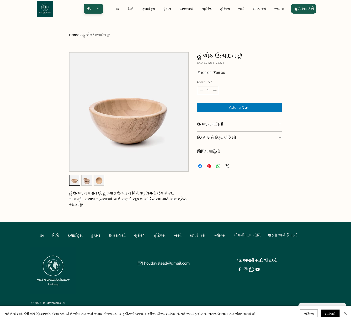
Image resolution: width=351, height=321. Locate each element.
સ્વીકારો (330, 313)
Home (74, 35)
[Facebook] (239, 269)
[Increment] (215, 90)
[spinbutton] (208, 90)
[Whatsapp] (251, 269)
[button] (303, 9)
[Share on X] (227, 166)
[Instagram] (245, 269)
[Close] (345, 313)
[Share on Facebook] (200, 166)
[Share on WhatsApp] (218, 166)
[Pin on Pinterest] (209, 166)
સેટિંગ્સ (309, 313)
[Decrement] (201, 90)
